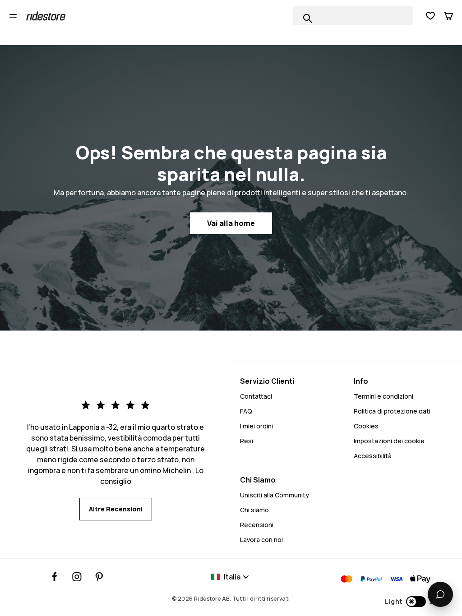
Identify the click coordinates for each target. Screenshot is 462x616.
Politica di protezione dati (392, 411)
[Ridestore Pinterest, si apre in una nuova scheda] (99, 576)
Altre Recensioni (116, 509)
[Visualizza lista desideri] (430, 16)
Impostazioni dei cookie (389, 441)
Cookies (366, 426)
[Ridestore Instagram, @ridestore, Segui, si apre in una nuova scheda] (76, 576)
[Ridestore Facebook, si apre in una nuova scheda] (54, 576)
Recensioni (256, 524)
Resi (246, 441)
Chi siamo (254, 510)
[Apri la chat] (440, 594)
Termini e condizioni (383, 396)
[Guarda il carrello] (448, 16)
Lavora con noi (261, 539)
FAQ (246, 411)
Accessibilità (373, 455)
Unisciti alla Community (274, 495)
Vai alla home (231, 223)
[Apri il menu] (13, 16)
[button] (414, 601)
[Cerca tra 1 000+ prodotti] (308, 18)
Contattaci (256, 396)
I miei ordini (256, 426)
